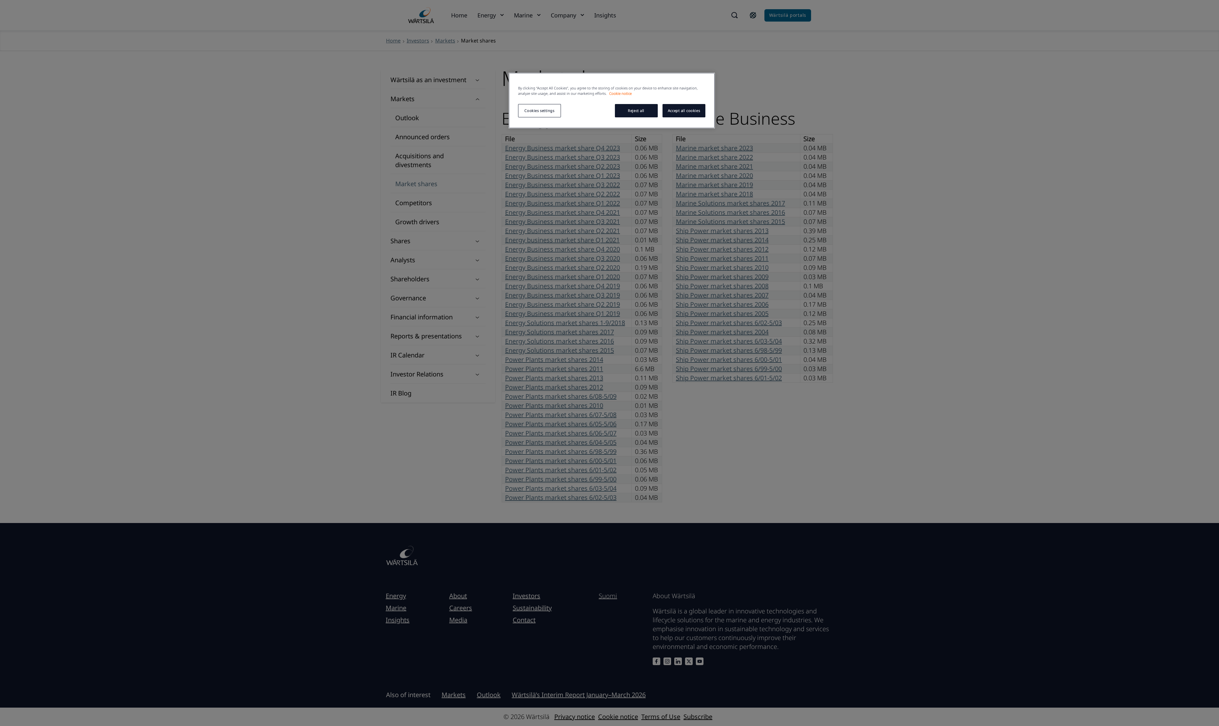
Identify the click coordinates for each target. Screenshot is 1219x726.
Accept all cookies (684, 110)
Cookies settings (539, 110)
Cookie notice (620, 93)
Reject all (636, 110)
